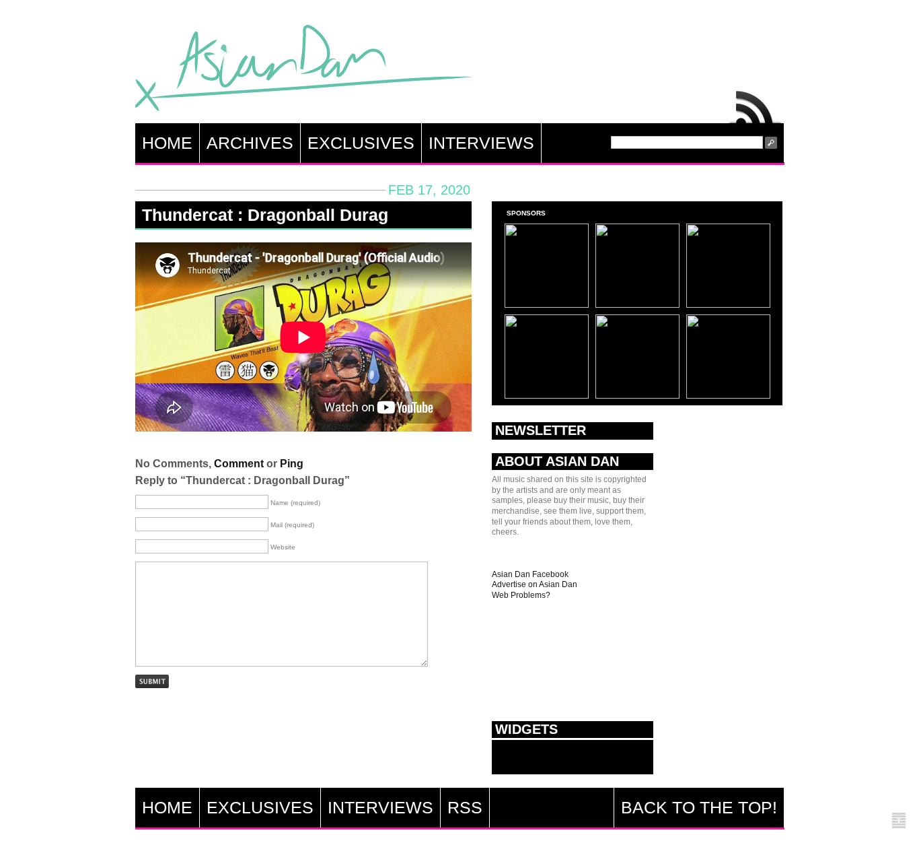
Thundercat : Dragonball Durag (265, 215)
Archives (250, 142)
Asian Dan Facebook (530, 574)
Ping (291, 463)
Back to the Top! (699, 807)
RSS (755, 103)
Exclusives (360, 142)
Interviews (481, 142)
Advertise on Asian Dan (534, 584)
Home (167, 142)
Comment (239, 463)
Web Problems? (521, 595)
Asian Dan (303, 71)
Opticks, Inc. (899, 821)
